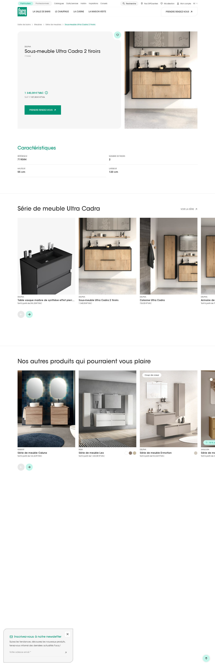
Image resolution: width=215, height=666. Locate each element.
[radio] (25, 3)
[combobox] (195, 3)
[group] (35, 3)
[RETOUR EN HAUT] (206, 658)
